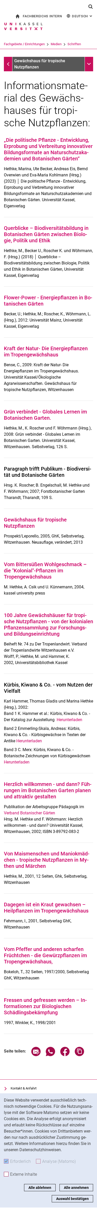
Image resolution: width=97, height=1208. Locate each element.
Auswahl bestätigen (72, 1199)
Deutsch (82, 16)
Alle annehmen (76, 1188)
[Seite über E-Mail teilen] (36, 1054)
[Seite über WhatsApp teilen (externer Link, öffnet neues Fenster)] (50, 1054)
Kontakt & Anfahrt (23, 1088)
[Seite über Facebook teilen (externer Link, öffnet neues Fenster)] (65, 1054)
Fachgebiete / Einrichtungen (24, 44)
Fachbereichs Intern (42, 16)
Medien (56, 44)
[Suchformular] (90, 6)
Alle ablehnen (39, 1188)
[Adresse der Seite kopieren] (79, 1054)
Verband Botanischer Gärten (29, 812)
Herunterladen (69, 719)
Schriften (74, 44)
